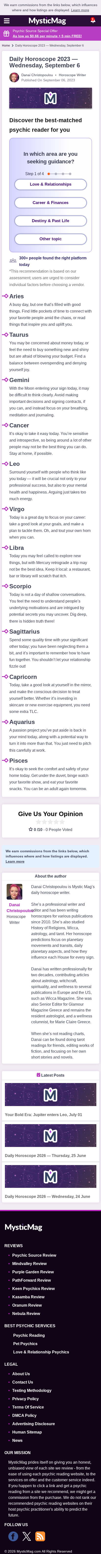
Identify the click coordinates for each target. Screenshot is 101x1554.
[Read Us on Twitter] (27, 1536)
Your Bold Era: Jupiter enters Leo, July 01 (43, 1115)
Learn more (80, 10)
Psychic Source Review (34, 1255)
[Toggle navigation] (7, 21)
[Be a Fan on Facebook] (13, 1536)
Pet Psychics (25, 1344)
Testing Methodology (31, 1390)
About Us (21, 1374)
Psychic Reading (29, 1335)
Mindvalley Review (29, 1264)
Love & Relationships (50, 184)
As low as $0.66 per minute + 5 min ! (47, 36)
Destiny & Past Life (50, 220)
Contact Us (22, 1382)
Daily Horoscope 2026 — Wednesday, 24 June (47, 1196)
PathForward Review (31, 1280)
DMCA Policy (24, 1415)
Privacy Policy (25, 1399)
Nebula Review (26, 1314)
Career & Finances (50, 202)
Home (6, 45)
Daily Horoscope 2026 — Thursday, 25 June (45, 1156)
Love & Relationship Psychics (41, 1352)
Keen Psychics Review (33, 1289)
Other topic (50, 239)
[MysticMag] (48, 21)
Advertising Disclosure (33, 1424)
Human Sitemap (27, 1432)
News (17, 1440)
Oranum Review (27, 1305)
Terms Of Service (28, 1407)
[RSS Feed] (40, 1536)
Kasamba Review (28, 1297)
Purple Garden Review (33, 1272)
